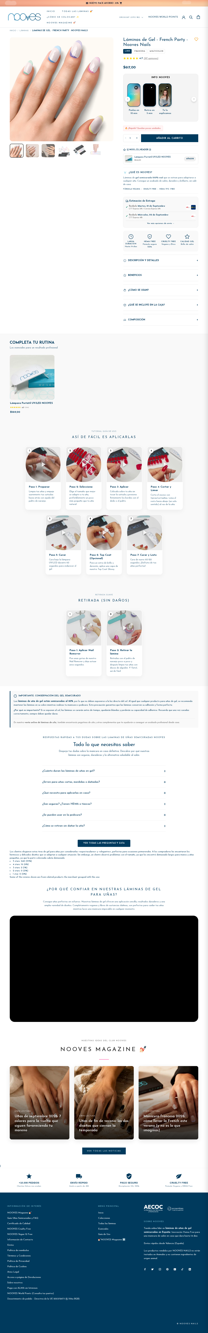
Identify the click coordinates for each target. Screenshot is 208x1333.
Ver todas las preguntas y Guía (104, 843)
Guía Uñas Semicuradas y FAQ (22, 1218)
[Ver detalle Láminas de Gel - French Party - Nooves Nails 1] (17, 151)
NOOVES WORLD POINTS (163, 17)
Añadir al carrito (169, 138)
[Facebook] (145, 1269)
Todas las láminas (107, 1223)
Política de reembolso (18, 1250)
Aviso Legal (13, 1272)
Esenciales (103, 1229)
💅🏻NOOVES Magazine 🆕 (111, 1239)
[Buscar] (191, 17)
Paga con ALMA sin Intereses (22, 1288)
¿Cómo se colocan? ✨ (63, 17)
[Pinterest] (167, 1269)
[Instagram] (160, 1269)
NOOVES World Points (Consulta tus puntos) (30, 1293)
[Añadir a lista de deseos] (196, 39)
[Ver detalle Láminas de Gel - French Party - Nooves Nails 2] (32, 151)
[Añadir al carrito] (49, 396)
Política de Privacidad (18, 1261)
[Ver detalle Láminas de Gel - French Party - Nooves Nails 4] (64, 151)
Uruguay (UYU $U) (129, 17)
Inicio (51, 11)
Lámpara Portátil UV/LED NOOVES (31, 403)
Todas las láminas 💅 (77, 11)
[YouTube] (175, 1269)
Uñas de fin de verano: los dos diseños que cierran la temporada (104, 1125)
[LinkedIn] (190, 1269)
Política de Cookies (17, 1266)
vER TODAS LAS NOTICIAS (104, 1151)
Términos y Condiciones (19, 1256)
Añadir (190, 159)
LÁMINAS (24, 31)
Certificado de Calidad (18, 1223)
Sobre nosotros (15, 1283)
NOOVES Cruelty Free (19, 1229)
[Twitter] (152, 1269)
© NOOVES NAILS (187, 1324)
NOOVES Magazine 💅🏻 (61, 23)
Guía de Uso (104, 1234)
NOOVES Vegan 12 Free (19, 1234)
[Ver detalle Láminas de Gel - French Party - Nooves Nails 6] (95, 151)
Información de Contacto (20, 1239)
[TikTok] (182, 1269)
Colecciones (104, 1218)
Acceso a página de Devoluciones (24, 1277)
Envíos (10, 1245)
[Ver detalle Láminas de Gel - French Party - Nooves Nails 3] (48, 151)
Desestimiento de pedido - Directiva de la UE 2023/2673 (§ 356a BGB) (43, 1299)
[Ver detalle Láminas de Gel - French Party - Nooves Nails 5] (80, 151)
